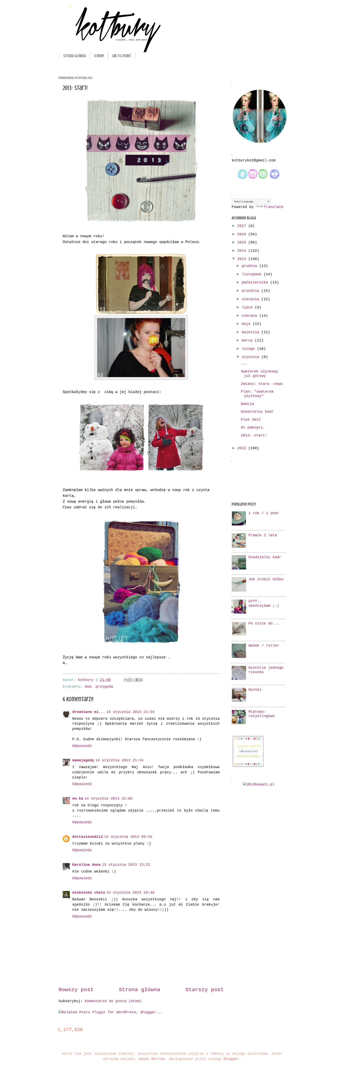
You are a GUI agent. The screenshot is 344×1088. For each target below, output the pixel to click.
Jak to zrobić (121, 56)
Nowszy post (76, 990)
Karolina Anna (86, 865)
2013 (242, 259)
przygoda (104, 687)
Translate (273, 207)
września (251, 291)
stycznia (251, 357)
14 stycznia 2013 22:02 (108, 799)
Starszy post (205, 990)
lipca (248, 307)
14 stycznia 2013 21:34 (130, 712)
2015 (242, 242)
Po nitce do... (263, 623)
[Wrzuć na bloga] (130, 680)
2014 (242, 251)
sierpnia (251, 299)
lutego (249, 349)
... (244, 364)
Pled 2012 (251, 420)
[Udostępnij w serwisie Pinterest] (141, 680)
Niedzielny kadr (257, 412)
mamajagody (83, 760)
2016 (242, 234)
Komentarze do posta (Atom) (113, 1001)
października (256, 282)
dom (88, 687)
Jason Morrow (151, 1059)
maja (247, 324)
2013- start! (254, 435)
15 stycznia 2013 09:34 (128, 837)
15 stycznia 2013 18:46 (130, 893)
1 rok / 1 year (263, 513)
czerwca (250, 316)
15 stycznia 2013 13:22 (126, 865)
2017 (242, 226)
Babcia (247, 404)
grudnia (250, 266)
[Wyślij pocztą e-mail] (126, 680)
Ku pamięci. (253, 427)
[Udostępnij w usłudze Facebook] (137, 680)
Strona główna (74, 56)
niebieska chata (88, 893)
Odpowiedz (82, 746)
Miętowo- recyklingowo (261, 714)
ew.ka (77, 799)
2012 (242, 448)
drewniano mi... (88, 712)
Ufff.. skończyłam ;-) (263, 603)
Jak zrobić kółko (265, 579)
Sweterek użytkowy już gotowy (259, 374)
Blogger (231, 1059)
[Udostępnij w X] (133, 680)
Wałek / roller (263, 646)
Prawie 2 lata (262, 535)
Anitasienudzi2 (87, 837)
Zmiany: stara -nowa (261, 384)
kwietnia (251, 332)
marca (248, 340)
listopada (253, 274)
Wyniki (255, 690)
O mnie (99, 56)
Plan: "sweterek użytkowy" (257, 394)
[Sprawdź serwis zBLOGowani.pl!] (259, 784)
